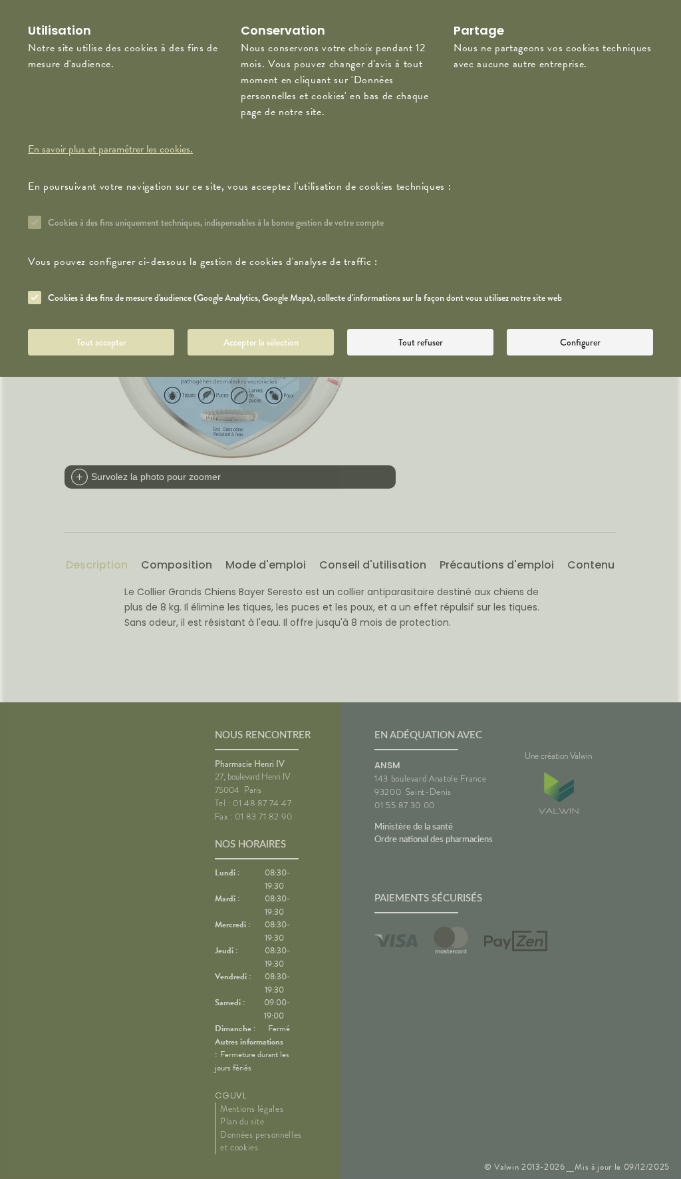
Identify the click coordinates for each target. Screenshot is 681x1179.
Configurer (580, 342)
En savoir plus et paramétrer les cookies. (110, 149)
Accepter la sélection (261, 342)
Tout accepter (101, 342)
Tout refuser (420, 342)
